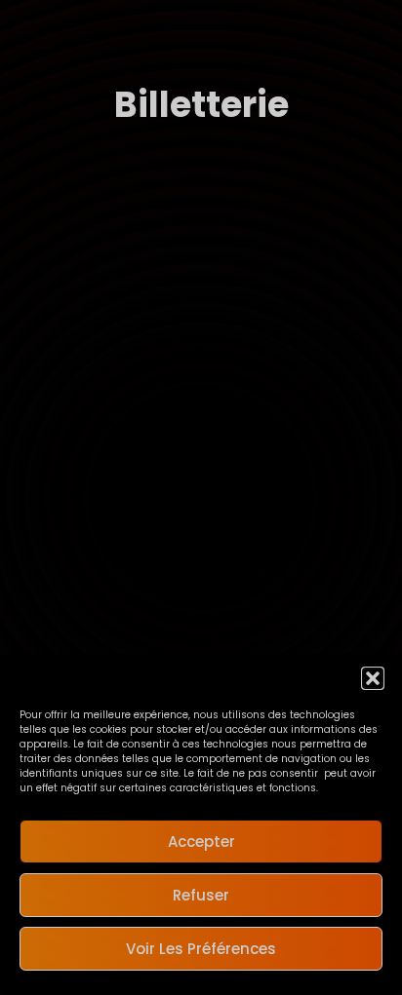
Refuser (201, 895)
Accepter (201, 841)
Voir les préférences (201, 948)
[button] (372, 678)
